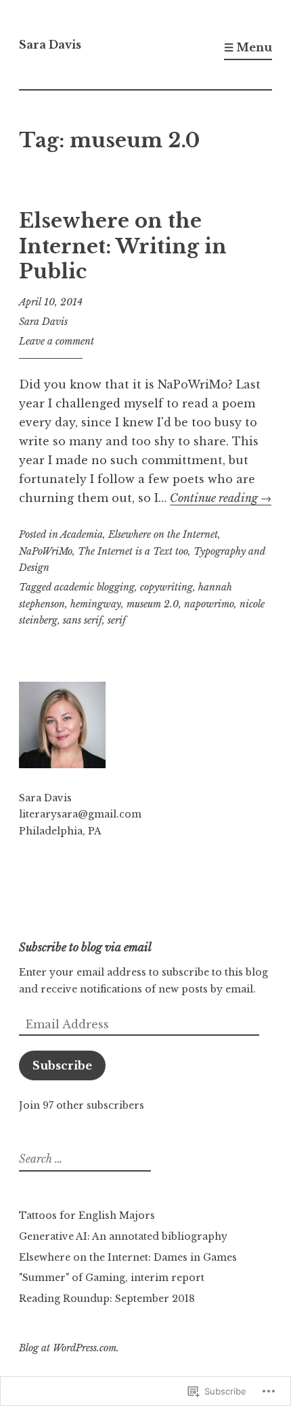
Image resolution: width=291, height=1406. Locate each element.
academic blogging (94, 587)
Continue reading (220, 498)
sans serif (82, 620)
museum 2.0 (153, 604)
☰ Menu (248, 47)
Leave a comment (56, 341)
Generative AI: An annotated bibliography (123, 1236)
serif (117, 620)
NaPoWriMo (45, 551)
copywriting (166, 587)
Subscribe (62, 1065)
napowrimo (209, 604)
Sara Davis (50, 44)
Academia (81, 534)
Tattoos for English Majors (87, 1215)
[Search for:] (83, 1159)
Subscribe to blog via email (85, 947)
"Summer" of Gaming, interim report (111, 1278)
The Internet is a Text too (133, 551)
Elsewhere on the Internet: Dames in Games (128, 1257)
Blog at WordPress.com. (69, 1348)
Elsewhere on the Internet (163, 534)
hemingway (95, 604)
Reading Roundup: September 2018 (107, 1298)
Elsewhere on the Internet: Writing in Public (123, 246)
